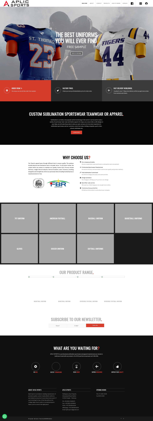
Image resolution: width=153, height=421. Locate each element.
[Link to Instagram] (123, 418)
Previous (1, 41)
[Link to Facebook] (121, 418)
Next (151, 41)
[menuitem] (84, 3)
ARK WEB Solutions (48, 418)
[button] (4, 416)
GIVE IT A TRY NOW (76, 53)
